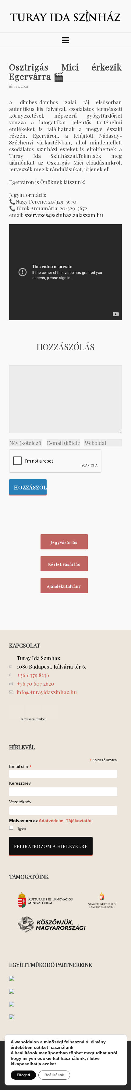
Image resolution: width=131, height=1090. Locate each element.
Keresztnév (20, 783)
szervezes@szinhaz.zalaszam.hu (64, 214)
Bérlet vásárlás (64, 564)
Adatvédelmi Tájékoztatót (65, 820)
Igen (22, 828)
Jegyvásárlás (64, 542)
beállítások (26, 1052)
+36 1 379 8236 (33, 675)
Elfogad (23, 1075)
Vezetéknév (20, 802)
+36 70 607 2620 (35, 683)
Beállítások (54, 1075)
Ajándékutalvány (64, 586)
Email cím (20, 766)
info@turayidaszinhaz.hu (47, 692)
